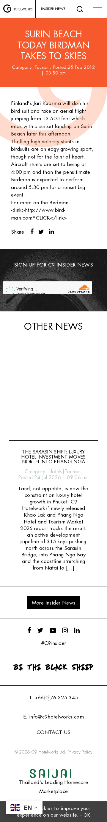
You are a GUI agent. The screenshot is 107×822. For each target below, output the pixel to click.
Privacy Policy (80, 752)
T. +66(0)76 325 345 (53, 697)
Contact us (53, 732)
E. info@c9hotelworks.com (53, 716)
